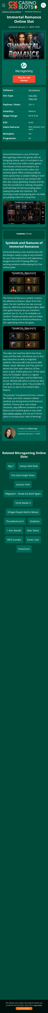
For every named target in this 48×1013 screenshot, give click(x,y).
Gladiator (35, 521)
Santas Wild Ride (29, 466)
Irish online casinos (12, 413)
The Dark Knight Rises (23, 475)
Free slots (33, 96)
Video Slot (33, 99)
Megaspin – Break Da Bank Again (23, 493)
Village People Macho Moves (23, 512)
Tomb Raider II (23, 502)
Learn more (38, 1005)
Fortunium (24, 548)
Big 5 (11, 466)
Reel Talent (33, 530)
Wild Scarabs (14, 539)
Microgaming (34, 90)
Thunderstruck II (15, 521)
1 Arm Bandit (14, 530)
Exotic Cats (33, 539)
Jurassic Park (23, 484)
